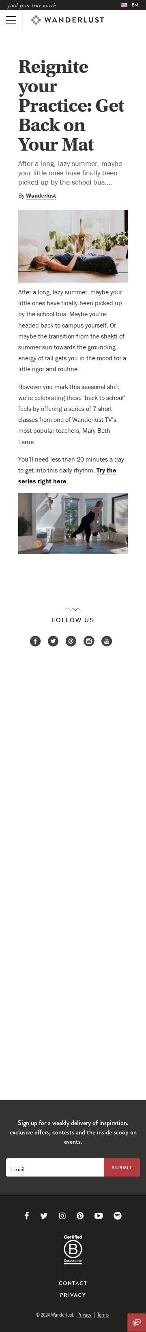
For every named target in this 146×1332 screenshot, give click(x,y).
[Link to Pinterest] (80, 1216)
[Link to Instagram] (62, 1216)
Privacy (73, 1295)
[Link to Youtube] (98, 1216)
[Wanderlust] (67, 20)
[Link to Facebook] (26, 1216)
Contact (73, 1283)
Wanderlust (41, 195)
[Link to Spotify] (118, 1216)
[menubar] (129, 5)
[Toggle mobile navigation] (11, 20)
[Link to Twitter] (44, 1216)
